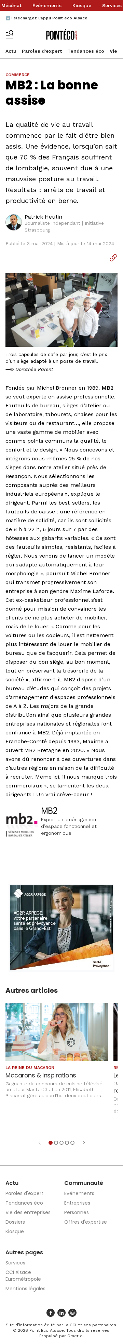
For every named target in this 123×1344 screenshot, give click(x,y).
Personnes (76, 1212)
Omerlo (75, 1335)
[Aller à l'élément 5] (72, 1142)
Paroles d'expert (42, 51)
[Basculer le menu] (9, 34)
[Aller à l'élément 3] (61, 1142)
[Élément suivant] (83, 1142)
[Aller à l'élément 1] (50, 1142)
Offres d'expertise (85, 1222)
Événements (47, 5)
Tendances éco (85, 51)
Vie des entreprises (28, 1212)
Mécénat (11, 5)
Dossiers (15, 1222)
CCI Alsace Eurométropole (23, 1275)
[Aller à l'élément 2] (56, 1142)
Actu (10, 51)
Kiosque (81, 5)
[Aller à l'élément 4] (67, 1142)
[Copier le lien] (113, 258)
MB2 (107, 388)
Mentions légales (25, 1288)
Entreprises (77, 1203)
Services (112, 5)
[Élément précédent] (39, 1142)
